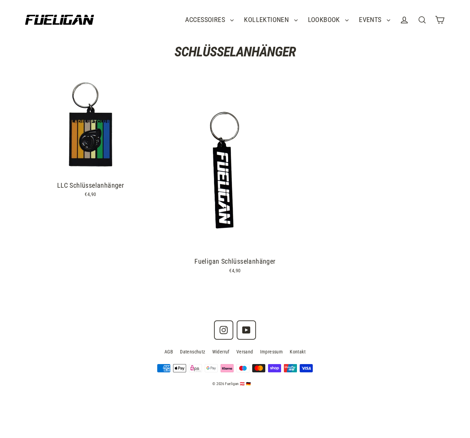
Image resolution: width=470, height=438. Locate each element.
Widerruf (220, 351)
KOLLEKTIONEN (267, 20)
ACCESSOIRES (206, 20)
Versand (244, 351)
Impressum (271, 351)
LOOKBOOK (325, 20)
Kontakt (298, 351)
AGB (168, 351)
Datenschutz (192, 351)
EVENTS (371, 20)
